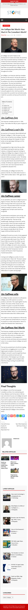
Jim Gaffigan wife (5, 110)
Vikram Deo (3, 35)
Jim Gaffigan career (6, 108)
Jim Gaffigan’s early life (7, 107)
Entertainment (6, 25)
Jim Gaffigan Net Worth (7, 112)
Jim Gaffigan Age (5, 105)
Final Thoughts (5, 113)
